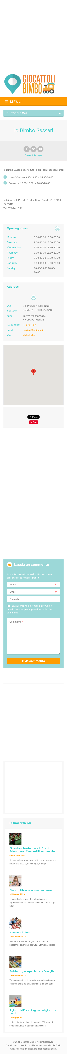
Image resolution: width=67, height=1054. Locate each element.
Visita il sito (29, 335)
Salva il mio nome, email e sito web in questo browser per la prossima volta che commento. (29, 609)
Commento (16, 621)
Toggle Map (18, 113)
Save (35, 422)
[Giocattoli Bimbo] (33, 84)
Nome (12, 584)
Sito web (14, 599)
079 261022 (29, 325)
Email (12, 591)
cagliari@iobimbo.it (33, 330)
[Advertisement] (33, 35)
